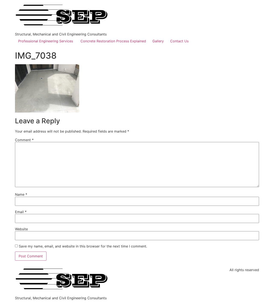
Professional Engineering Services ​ (46, 41)
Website (21, 229)
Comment (24, 140)
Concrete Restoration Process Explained (113, 41)
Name (21, 194)
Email (21, 212)
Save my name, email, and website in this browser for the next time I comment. (83, 246)
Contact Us (179, 41)
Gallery (158, 41)
